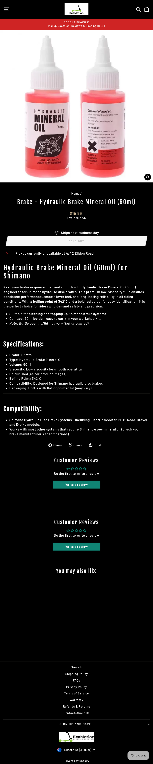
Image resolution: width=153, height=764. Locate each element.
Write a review (76, 484)
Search (76, 667)
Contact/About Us (77, 713)
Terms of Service (76, 693)
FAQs (76, 680)
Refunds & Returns (76, 706)
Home (75, 193)
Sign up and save (75, 724)
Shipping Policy (76, 674)
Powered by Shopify (76, 760)
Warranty (76, 700)
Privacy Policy (76, 687)
